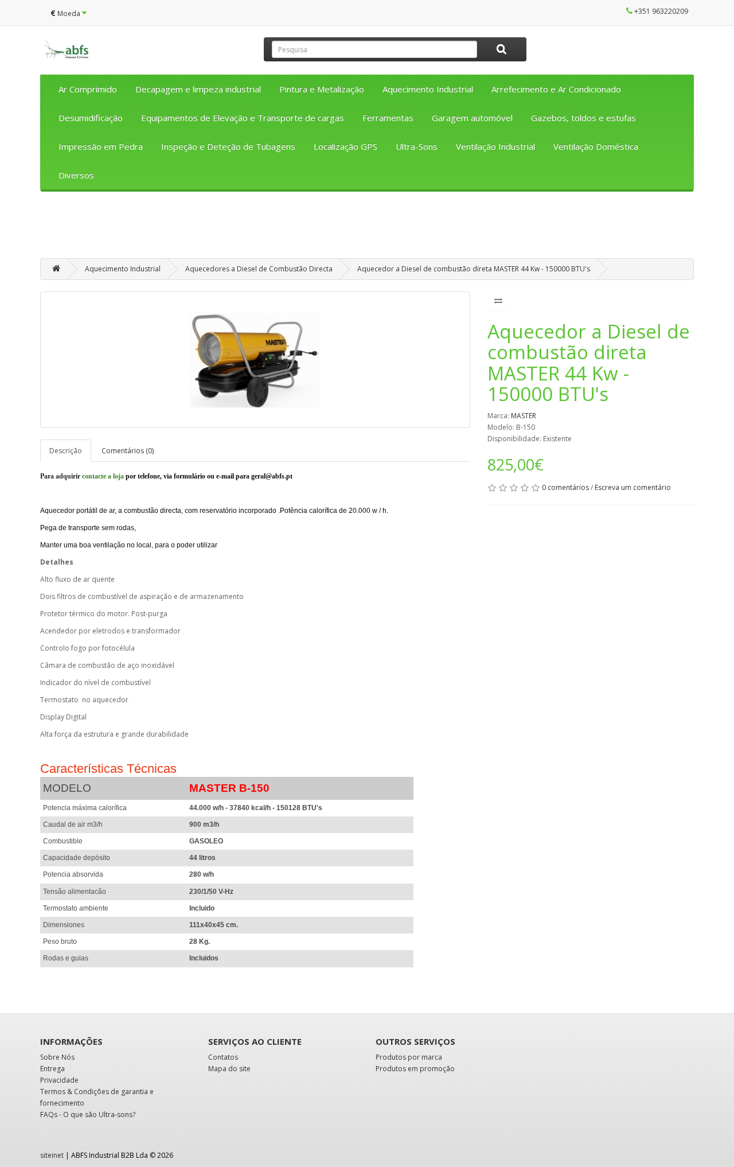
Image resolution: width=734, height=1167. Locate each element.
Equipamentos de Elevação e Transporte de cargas (242, 117)
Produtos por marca (409, 1057)
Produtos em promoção (415, 1068)
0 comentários (565, 487)
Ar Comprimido (87, 89)
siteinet (52, 1155)
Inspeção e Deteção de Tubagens (228, 146)
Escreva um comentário (633, 487)
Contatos (223, 1057)
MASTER (523, 416)
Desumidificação (90, 117)
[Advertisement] (367, 229)
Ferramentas (387, 117)
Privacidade (59, 1080)
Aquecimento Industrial (427, 89)
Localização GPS (345, 146)
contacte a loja (103, 476)
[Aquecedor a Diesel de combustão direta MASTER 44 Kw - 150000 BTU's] (255, 359)
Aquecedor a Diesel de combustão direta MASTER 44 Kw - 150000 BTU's (473, 269)
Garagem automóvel (472, 117)
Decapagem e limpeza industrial (198, 89)
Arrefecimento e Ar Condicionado (556, 89)
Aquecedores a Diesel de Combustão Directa (259, 269)
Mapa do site (229, 1068)
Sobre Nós (57, 1057)
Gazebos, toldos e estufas (583, 117)
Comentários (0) (127, 451)
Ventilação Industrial (495, 146)
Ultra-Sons (417, 146)
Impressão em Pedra (100, 146)
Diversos (76, 175)
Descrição (65, 451)
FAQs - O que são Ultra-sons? (87, 1114)
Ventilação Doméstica (595, 146)
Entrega (52, 1068)
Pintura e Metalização (321, 89)
